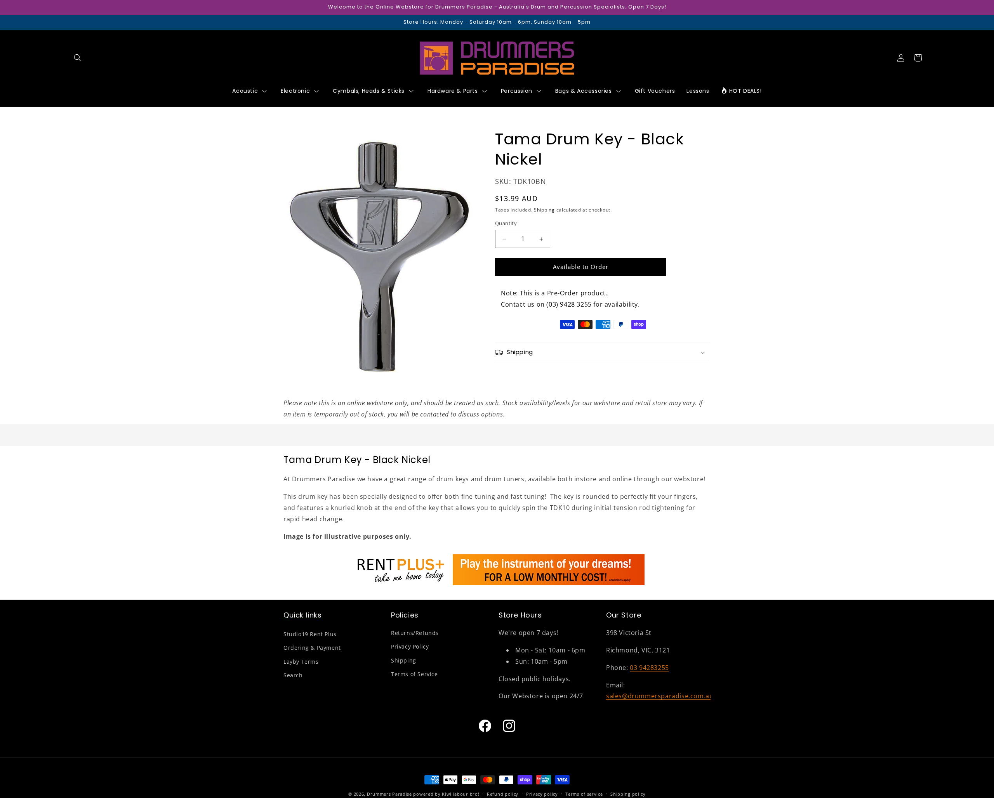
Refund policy (502, 793)
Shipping (544, 209)
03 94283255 (649, 667)
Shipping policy (628, 793)
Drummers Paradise (389, 794)
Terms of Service (414, 674)
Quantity (506, 223)
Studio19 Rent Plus (310, 634)
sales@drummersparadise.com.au (659, 696)
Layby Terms (301, 661)
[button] (77, 57)
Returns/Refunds (415, 633)
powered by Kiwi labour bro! (446, 794)
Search (293, 675)
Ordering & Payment (312, 648)
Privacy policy (542, 793)
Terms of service (584, 793)
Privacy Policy (410, 647)
